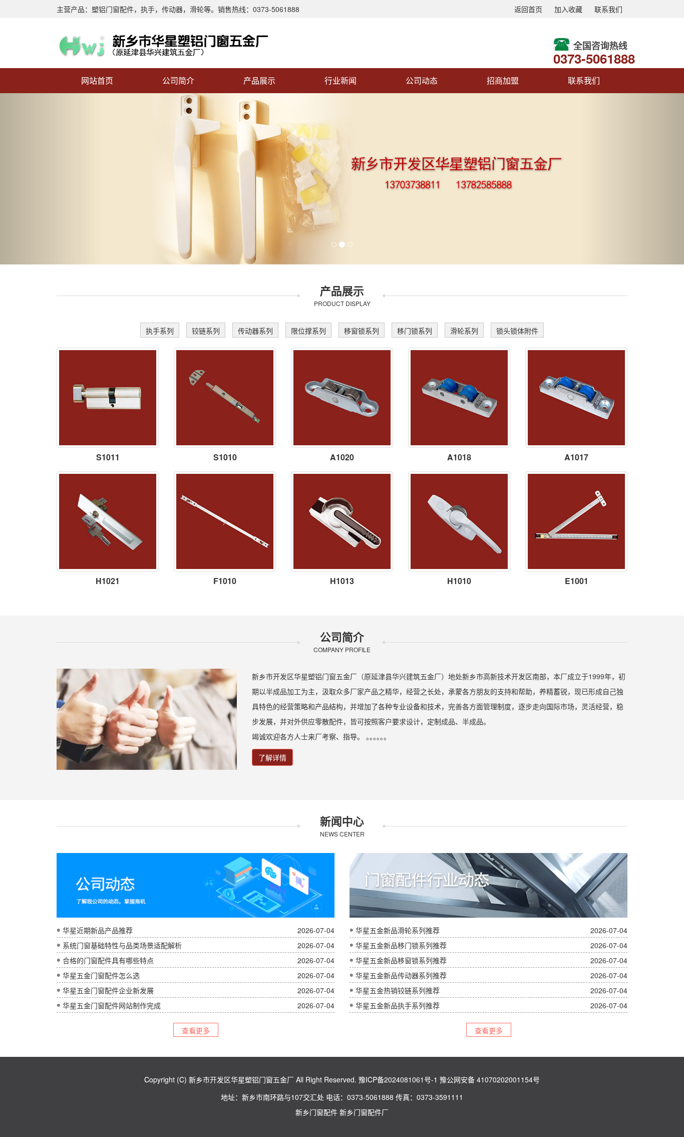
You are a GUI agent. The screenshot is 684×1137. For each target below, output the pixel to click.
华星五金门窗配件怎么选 (101, 975)
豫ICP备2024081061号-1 (398, 1079)
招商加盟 (503, 80)
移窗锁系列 (361, 331)
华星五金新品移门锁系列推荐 (401, 945)
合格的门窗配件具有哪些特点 (108, 960)
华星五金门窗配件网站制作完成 (112, 1005)
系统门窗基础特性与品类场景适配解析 (122, 945)
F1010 (224, 581)
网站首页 (97, 80)
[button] (51, 178)
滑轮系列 (464, 331)
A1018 (459, 457)
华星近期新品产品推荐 (98, 930)
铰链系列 (206, 331)
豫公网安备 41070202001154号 (490, 1079)
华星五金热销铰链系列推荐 (398, 990)
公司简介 (178, 80)
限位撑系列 (308, 331)
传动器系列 (255, 331)
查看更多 (196, 1030)
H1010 (459, 581)
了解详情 (272, 757)
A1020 (342, 457)
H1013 (342, 581)
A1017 (576, 457)
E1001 (576, 581)
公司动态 (422, 80)
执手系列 (160, 331)
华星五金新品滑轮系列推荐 (398, 930)
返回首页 (528, 9)
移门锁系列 (414, 331)
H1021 (108, 581)
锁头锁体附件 (517, 331)
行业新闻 (340, 80)
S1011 (108, 457)
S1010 (225, 457)
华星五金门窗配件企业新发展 (108, 990)
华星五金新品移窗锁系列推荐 (401, 960)
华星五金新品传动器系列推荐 (401, 975)
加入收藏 (568, 9)
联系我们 (608, 9)
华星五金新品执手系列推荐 (398, 1005)
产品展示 (259, 80)
